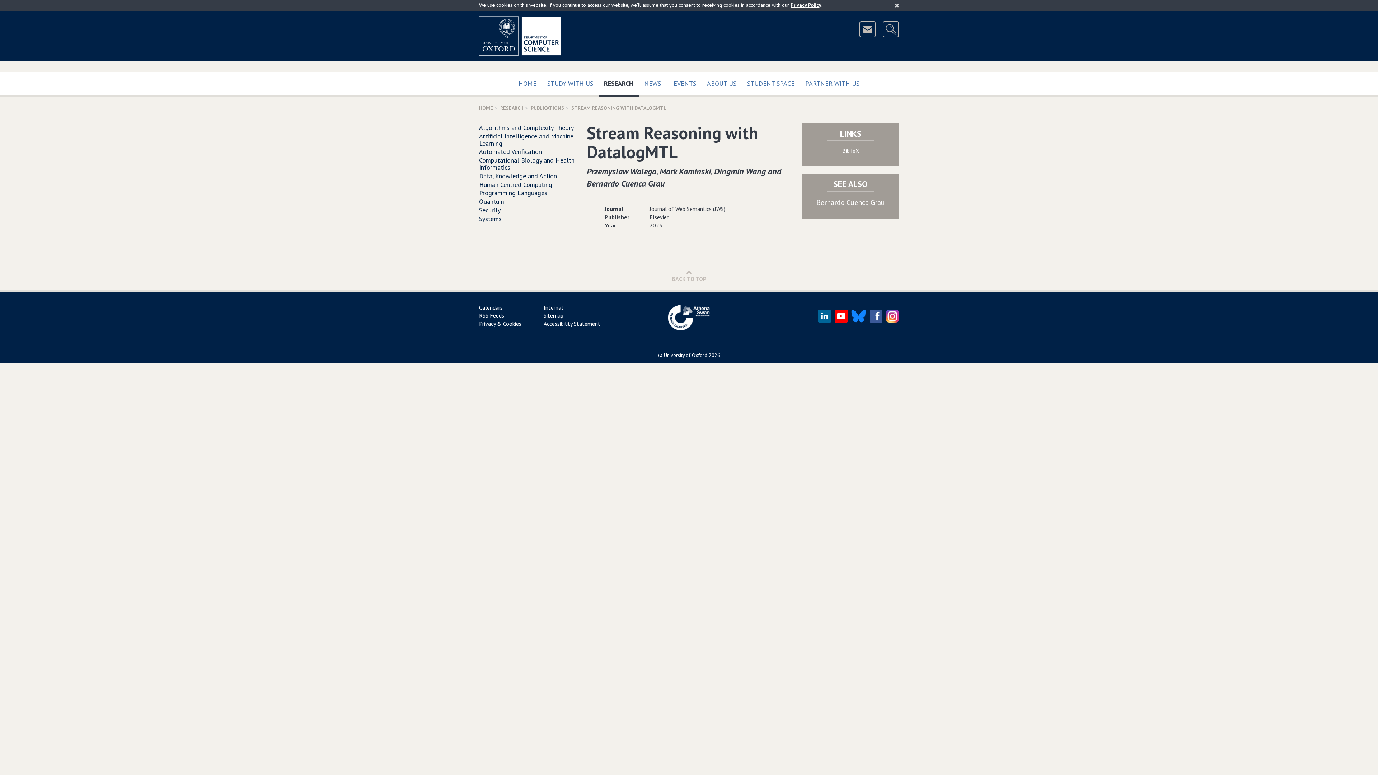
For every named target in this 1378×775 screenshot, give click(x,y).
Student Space (771, 83)
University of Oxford (685, 355)
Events (685, 83)
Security (490, 210)
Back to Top (689, 278)
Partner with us (832, 83)
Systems (490, 219)
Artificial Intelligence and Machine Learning (526, 139)
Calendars (491, 307)
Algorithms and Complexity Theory (526, 127)
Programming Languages (513, 193)
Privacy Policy (806, 5)
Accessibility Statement (572, 323)
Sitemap (553, 315)
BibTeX (850, 150)
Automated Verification (510, 151)
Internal (553, 307)
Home (527, 83)
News (652, 83)
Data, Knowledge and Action (518, 176)
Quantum (491, 201)
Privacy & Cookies (500, 323)
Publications (547, 108)
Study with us (570, 83)
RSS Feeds (491, 315)
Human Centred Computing (515, 184)
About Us (721, 83)
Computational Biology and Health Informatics (527, 164)
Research (621, 83)
